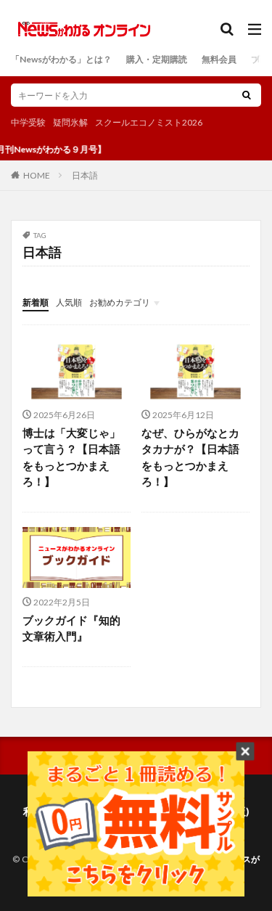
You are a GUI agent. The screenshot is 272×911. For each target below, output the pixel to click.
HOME (36, 175)
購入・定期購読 (156, 59)
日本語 (85, 175)
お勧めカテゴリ (119, 302)
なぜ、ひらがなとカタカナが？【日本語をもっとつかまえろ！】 (190, 457)
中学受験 (28, 122)
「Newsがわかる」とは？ (61, 59)
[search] (246, 95)
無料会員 (219, 59)
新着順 (35, 302)
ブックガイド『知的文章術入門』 (71, 628)
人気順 (69, 302)
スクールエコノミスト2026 (148, 122)
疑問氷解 (70, 122)
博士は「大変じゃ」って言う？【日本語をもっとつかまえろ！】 (71, 457)
